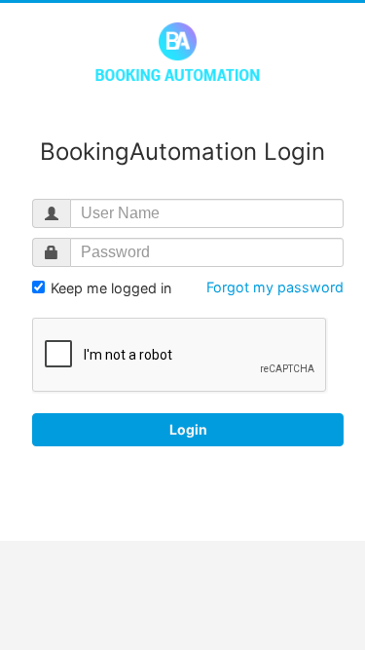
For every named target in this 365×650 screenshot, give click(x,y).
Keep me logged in (109, 288)
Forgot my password (275, 287)
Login (188, 429)
